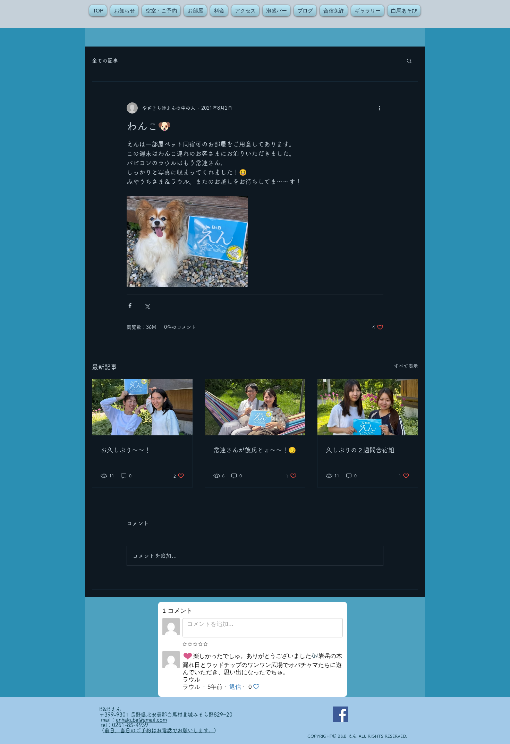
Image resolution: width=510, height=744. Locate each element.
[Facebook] (340, 714)
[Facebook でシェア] (130, 305)
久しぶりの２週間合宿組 (360, 450)
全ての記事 (105, 60)
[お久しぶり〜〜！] (142, 407)
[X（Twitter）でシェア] (147, 305)
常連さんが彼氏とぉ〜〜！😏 (254, 450)
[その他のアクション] (379, 108)
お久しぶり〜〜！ (126, 450)
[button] (409, 60)
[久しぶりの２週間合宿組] (367, 407)
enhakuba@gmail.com (141, 719)
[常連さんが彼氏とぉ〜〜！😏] (255, 407)
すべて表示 (406, 365)
